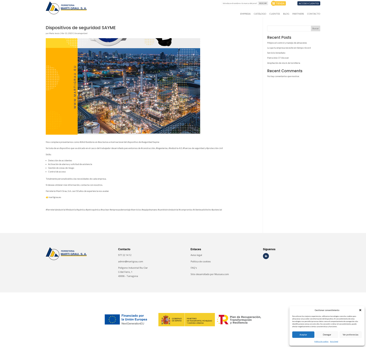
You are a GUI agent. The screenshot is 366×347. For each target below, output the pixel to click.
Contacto (313, 14)
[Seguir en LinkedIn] (266, 256)
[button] (360, 310)
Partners (298, 14)
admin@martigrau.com (130, 261)
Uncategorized (80, 33)
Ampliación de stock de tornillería (283, 62)
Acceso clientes (309, 3)
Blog (286, 14)
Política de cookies (201, 261)
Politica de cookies (321, 341)
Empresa (245, 14)
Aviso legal (334, 341)
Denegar (327, 334)
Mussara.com (221, 274)
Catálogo (260, 14)
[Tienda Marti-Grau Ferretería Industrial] (278, 5)
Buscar (316, 28)
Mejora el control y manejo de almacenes (287, 42)
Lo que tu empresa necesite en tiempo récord (289, 47)
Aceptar (303, 334)
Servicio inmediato (276, 52)
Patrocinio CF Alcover (278, 57)
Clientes (274, 14)
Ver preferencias (350, 334)
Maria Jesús (54, 33)
